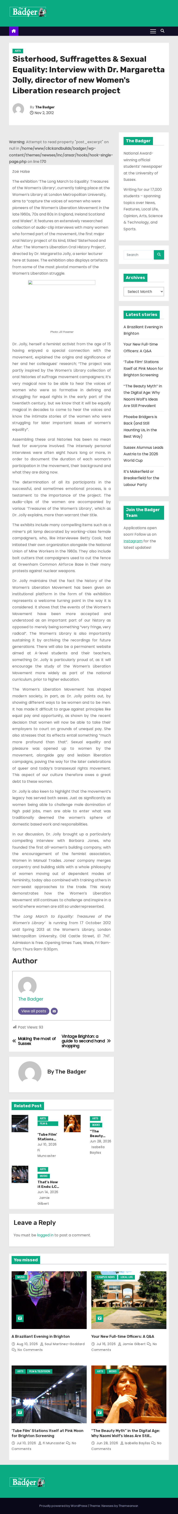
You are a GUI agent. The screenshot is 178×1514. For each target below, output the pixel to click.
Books (96, 1125)
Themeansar (128, 1506)
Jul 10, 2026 (47, 1144)
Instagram (133, 541)
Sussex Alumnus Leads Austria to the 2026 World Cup (143, 454)
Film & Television (46, 1124)
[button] (163, 31)
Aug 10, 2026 (28, 1344)
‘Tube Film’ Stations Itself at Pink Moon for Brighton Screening (143, 368)
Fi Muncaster (54, 1443)
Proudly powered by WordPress (63, 1506)
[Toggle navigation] (153, 30)
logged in (45, 1235)
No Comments (30, 1349)
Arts (18, 51)
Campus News (106, 1277)
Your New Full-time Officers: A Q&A (122, 1336)
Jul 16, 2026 (106, 1344)
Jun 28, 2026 (100, 1141)
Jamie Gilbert (134, 1344)
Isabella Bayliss (137, 1443)
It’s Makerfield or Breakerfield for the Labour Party (141, 478)
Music (44, 1176)
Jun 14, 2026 (48, 1192)
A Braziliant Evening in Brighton (41, 1336)
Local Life (127, 1277)
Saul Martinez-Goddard (64, 1344)
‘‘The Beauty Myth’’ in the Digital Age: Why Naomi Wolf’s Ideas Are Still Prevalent (125, 1436)
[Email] (54, 1011)
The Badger (45, 107)
